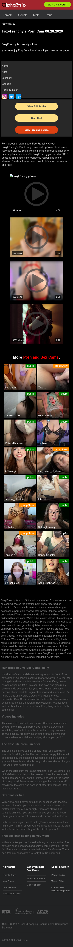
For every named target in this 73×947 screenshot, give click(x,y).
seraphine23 (45, 415)
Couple (22, 15)
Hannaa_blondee (14, 499)
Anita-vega (10, 471)
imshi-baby (10, 527)
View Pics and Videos (37, 129)
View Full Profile (36, 106)
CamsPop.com (34, 884)
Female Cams (9, 874)
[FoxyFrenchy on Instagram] (5, 96)
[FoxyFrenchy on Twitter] (12, 96)
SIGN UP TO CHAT (57, 4)
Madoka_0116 (12, 415)
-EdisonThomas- (13, 443)
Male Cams (8, 881)
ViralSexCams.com (36, 878)
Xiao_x (42, 387)
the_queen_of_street (49, 471)
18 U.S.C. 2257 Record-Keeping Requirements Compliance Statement (35, 925)
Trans (48, 15)
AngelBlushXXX (46, 583)
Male (36, 15)
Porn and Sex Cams (41, 357)
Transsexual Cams (12, 893)
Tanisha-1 (10, 555)
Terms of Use (57, 881)
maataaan (10, 387)
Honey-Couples (46, 555)
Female (8, 15)
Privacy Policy (58, 874)
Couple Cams (9, 887)
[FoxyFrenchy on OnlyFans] (19, 96)
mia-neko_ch (11, 583)
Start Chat (36, 118)
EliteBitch (43, 499)
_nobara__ (44, 443)
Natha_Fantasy (46, 527)
